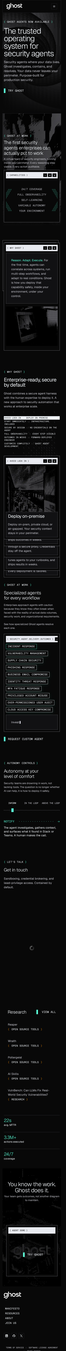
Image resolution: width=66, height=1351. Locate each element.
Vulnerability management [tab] (27, 653)
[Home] (14, 5)
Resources (12, 1313)
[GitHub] (14, 1336)
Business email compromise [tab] (28, 674)
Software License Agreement (43, 1347)
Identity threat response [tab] (27, 681)
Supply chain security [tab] (24, 660)
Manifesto (12, 1308)
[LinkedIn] (6, 1336)
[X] (21, 1336)
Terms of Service (15, 1347)
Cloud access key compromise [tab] (29, 709)
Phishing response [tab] (21, 667)
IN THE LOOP (31, 803)
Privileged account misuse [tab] (28, 695)
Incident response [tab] (21, 646)
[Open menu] (54, 6)
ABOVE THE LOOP (51, 803)
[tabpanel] (32, 722)
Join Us (10, 1323)
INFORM (12, 803)
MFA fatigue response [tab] (24, 688)
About (9, 1318)
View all (49, 1012)
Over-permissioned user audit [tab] (30, 702)
